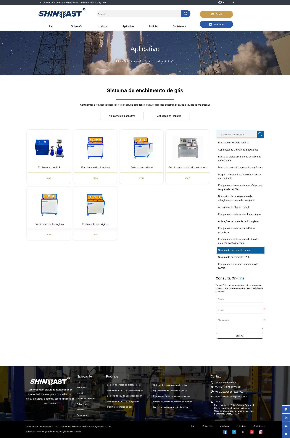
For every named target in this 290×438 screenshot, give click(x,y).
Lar (119, 61)
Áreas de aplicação (133, 61)
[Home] (62, 13)
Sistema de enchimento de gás (159, 61)
